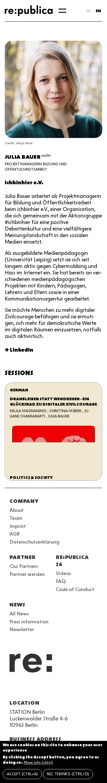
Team (16, 518)
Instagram (23, 688)
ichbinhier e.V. (24, 182)
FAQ (61, 581)
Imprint (18, 526)
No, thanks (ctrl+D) (68, 774)
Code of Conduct (75, 589)
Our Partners (24, 566)
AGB (15, 534)
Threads (77, 688)
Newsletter (22, 629)
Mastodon (45, 688)
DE (88, 11)
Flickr (66, 688)
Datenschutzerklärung (34, 542)
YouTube (13, 688)
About (17, 510)
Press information (29, 622)
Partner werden (27, 574)
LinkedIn (21, 350)
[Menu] (62, 10)
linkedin (55, 688)
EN (98, 11)
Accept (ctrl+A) (22, 774)
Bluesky (34, 688)
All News (19, 614)
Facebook (88, 688)
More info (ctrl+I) (38, 762)
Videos (63, 573)
